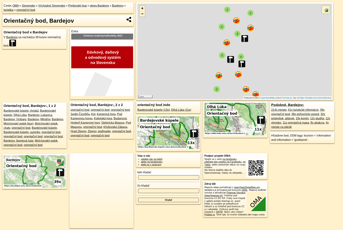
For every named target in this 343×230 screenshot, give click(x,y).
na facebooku (230, 159)
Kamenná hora (106, 114)
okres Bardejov (99, 5)
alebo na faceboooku (151, 161)
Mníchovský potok (46, 140)
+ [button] (142, 8)
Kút (93, 114)
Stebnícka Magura (112, 122)
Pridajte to (209, 214)
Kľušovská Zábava (115, 126)
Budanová (120, 118)
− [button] (142, 14)
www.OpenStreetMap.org (247, 187)
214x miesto (279, 109)
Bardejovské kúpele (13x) (153, 109)
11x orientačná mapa (296, 122)
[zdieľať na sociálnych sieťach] (129, 19)
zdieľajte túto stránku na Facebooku (223, 161)
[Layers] (326, 10)
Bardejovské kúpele (44, 127)
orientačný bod (25, 9)
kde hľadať (144, 172)
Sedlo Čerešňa (80, 114)
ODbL (245, 190)
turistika (8, 9)
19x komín (302, 118)
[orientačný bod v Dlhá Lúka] (235, 134)
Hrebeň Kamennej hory (85, 122)
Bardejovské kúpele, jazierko (22, 132)
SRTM (219, 212)
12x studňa (317, 118)
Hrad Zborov (78, 131)
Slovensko (28, 5)
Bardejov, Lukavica (40, 115)
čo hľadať (143, 185)
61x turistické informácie (303, 109)
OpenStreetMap (268, 97)
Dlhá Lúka (20, 115)
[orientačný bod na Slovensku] (13, 43)
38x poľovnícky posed (305, 114)
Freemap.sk (286, 97)
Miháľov (45, 119)
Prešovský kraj (77, 5)
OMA (16, 5)
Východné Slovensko (51, 5)
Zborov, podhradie (99, 131)
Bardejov (117, 5)
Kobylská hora (103, 118)
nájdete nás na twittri (151, 159)
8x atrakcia (317, 122)
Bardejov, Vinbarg (15, 119)
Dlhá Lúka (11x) (181, 109)
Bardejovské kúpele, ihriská (21, 110)
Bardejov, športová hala (18, 140)
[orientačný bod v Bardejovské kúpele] (168, 147)
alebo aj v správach (151, 164)
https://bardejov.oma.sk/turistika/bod (315, 97)
